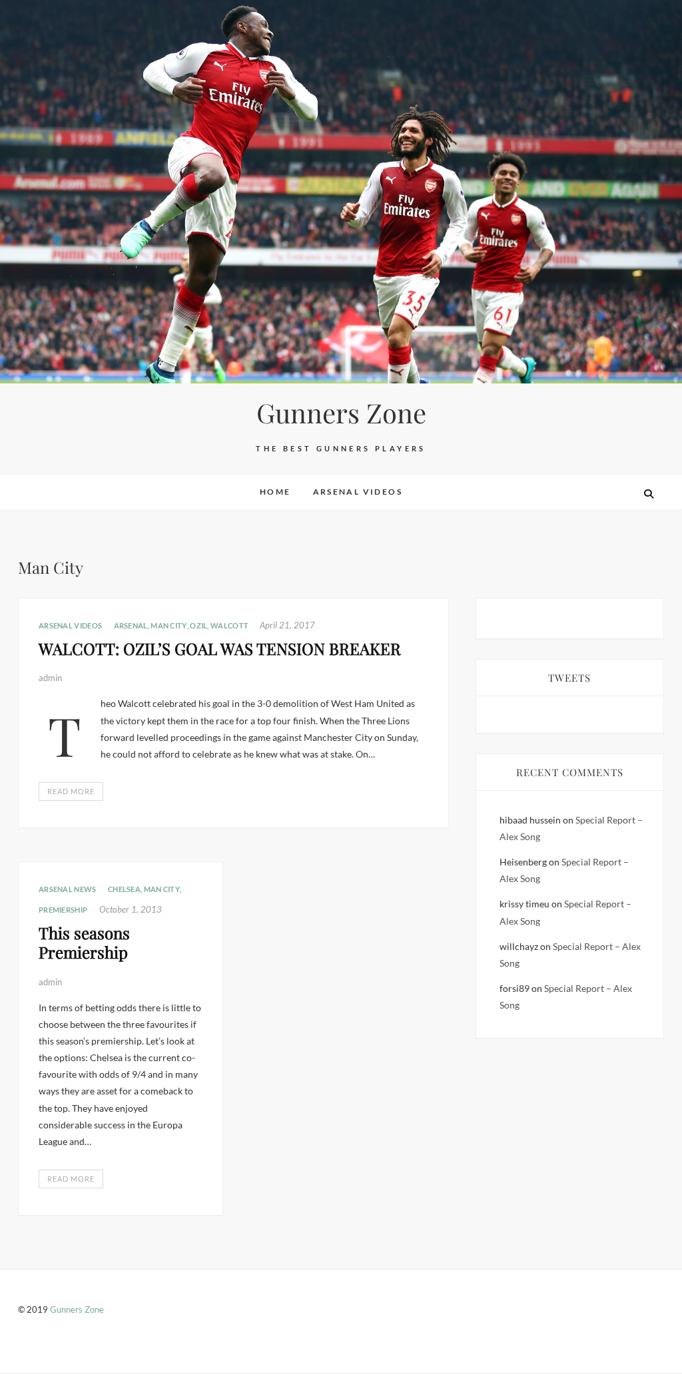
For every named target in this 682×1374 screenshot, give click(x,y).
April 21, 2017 (287, 625)
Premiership (63, 909)
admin (50, 677)
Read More (71, 791)
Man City (168, 625)
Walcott (229, 625)
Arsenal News (68, 889)
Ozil (198, 625)
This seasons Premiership (84, 942)
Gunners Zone (341, 413)
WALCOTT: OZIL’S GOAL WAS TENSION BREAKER (220, 648)
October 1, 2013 (130, 909)
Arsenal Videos (358, 492)
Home (275, 492)
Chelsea (124, 889)
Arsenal (131, 625)
